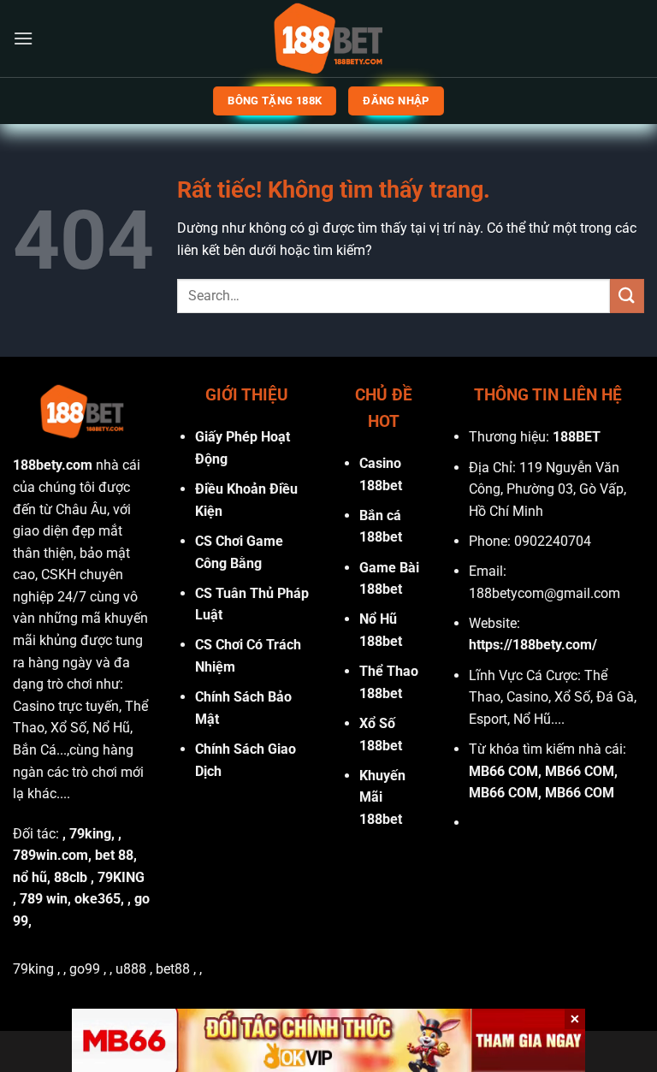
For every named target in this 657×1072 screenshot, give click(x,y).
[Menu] (23, 38)
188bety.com (52, 465)
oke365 (97, 899)
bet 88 (114, 855)
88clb (70, 877)
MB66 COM (503, 771)
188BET (577, 437)
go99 (84, 969)
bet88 (173, 969)
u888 (130, 969)
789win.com (50, 855)
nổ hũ (30, 877)
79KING (121, 877)
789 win (44, 899)
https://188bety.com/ (533, 645)
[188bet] (328, 38)
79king (90, 834)
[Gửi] (627, 295)
